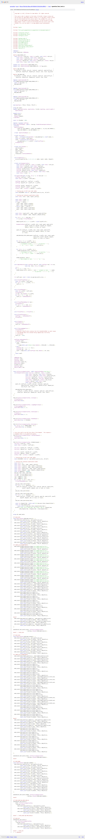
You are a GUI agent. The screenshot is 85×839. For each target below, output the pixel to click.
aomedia (12, 6)
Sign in (82, 2)
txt (79, 836)
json (83, 836)
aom (17, 6)
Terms (15, 837)
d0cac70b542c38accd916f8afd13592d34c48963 (33, 6)
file (37, 9)
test (49, 6)
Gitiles (8, 837)
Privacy (11, 837)
